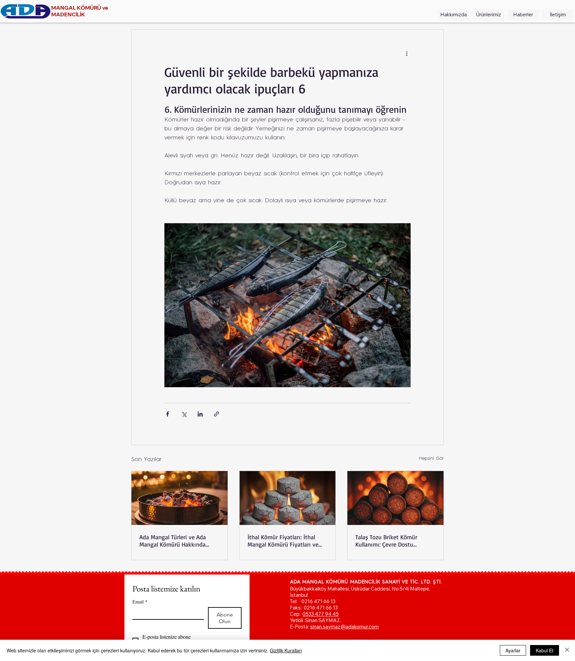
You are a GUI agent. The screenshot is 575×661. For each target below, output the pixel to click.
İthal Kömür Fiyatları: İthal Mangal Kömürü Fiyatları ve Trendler (283, 540)
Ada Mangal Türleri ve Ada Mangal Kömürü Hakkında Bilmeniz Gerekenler (172, 540)
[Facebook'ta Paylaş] (167, 414)
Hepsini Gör (431, 458)
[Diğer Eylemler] (407, 54)
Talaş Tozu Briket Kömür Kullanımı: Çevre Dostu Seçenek (386, 540)
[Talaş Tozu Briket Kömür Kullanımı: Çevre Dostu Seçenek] (395, 498)
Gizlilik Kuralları (286, 650)
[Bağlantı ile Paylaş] (216, 414)
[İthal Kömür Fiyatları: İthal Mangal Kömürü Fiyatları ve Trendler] (288, 498)
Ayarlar (512, 650)
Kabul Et (544, 650)
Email (139, 601)
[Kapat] (567, 650)
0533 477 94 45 (320, 614)
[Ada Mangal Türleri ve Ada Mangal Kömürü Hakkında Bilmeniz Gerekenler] (179, 498)
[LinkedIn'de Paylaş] (200, 414)
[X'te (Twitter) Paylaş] (184, 414)
